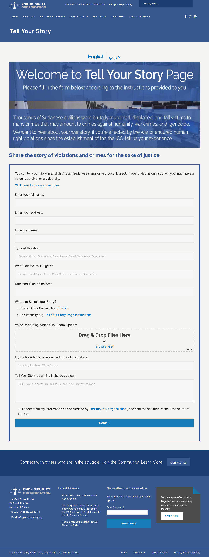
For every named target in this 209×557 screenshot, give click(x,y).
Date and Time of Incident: (33, 284)
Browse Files (104, 346)
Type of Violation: (27, 248)
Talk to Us (117, 16)
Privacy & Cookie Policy (187, 552)
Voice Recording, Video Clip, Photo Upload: (104, 337)
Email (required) (115, 507)
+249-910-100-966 (75, 4)
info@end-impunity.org (120, 4)
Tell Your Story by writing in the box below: (45, 376)
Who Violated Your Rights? (34, 266)
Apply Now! (172, 516)
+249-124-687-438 (95, 4)
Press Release (160, 552)
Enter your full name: (29, 195)
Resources (99, 16)
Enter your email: (27, 230)
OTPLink (63, 308)
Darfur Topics (79, 16)
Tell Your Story (139, 16)
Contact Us (139, 552)
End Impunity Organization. (108, 409)
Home (14, 16)
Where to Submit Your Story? (35, 302)
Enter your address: (29, 212)
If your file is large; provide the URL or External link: (51, 357)
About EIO (29, 16)
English (96, 56)
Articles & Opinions (52, 16)
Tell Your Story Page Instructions (68, 315)
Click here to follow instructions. (37, 185)
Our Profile (178, 462)
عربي (115, 56)
